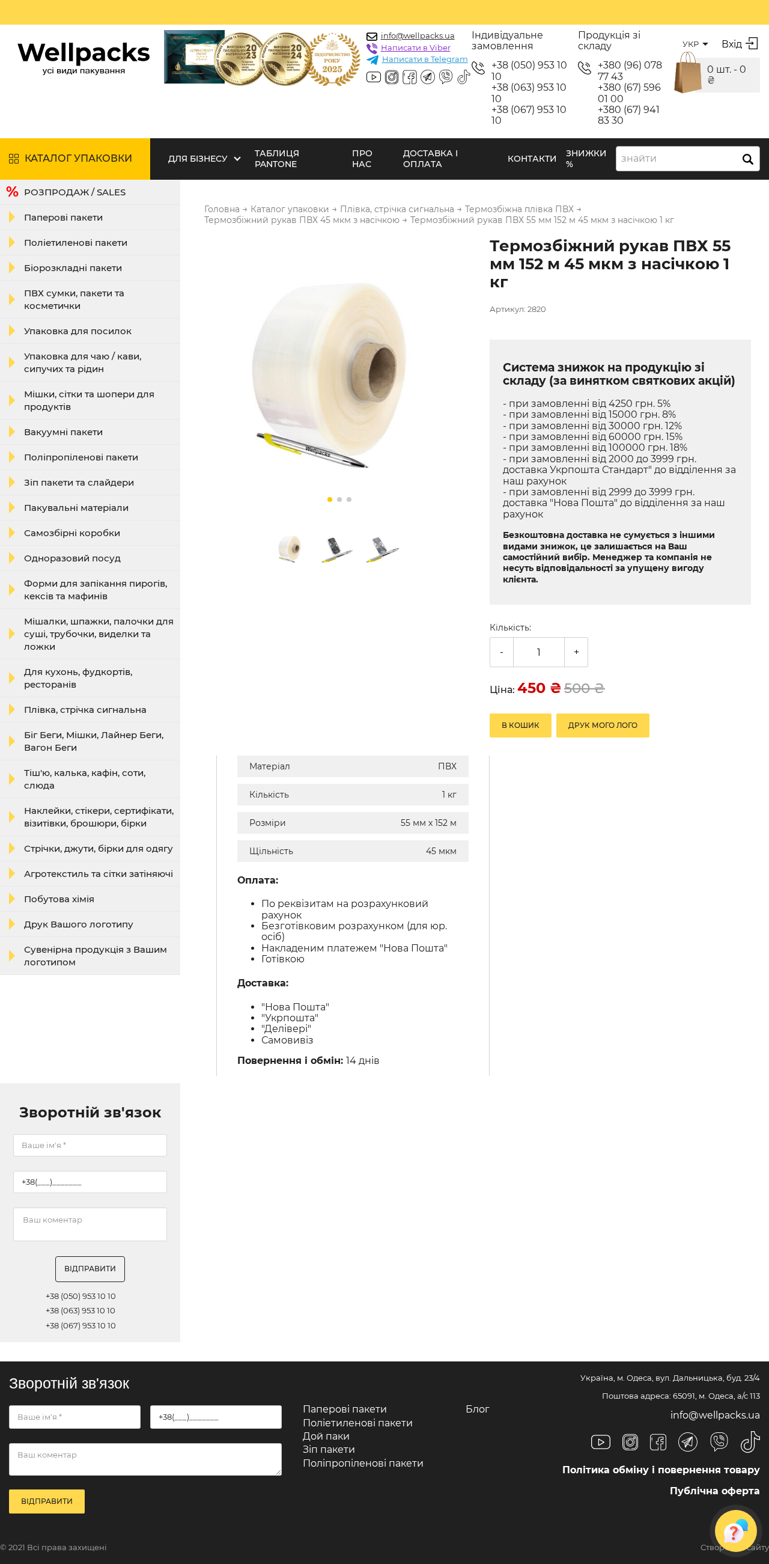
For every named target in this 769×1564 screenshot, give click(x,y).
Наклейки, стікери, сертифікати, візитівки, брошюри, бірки (99, 817)
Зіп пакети (329, 1449)
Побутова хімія (59, 899)
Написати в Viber (416, 47)
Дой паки (326, 1436)
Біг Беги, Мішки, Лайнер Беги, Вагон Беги (93, 741)
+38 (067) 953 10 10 (529, 115)
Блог (478, 1409)
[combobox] (688, 158)
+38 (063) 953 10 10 (529, 93)
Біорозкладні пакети (73, 267)
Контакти (532, 158)
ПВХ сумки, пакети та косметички (74, 299)
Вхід (732, 44)
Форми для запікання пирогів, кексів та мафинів (95, 590)
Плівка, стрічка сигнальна (85, 709)
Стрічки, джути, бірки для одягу (98, 848)
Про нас (362, 159)
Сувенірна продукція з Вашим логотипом (95, 956)
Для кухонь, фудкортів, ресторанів (78, 678)
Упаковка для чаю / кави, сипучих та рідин (82, 362)
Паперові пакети (63, 217)
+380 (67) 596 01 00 (629, 93)
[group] (339, 373)
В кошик (521, 725)
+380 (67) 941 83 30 (629, 115)
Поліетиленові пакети (75, 242)
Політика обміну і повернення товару (661, 1470)
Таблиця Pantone (277, 159)
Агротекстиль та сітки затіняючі (98, 873)
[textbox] (642, 158)
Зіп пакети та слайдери (79, 482)
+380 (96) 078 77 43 (630, 71)
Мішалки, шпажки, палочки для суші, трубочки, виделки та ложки (99, 634)
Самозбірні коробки (72, 533)
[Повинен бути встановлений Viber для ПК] (446, 78)
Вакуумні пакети (63, 432)
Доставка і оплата (430, 159)
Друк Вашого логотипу (78, 924)
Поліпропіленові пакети (81, 457)
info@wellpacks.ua (418, 35)
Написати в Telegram (425, 59)
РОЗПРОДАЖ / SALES (75, 192)
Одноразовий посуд (72, 558)
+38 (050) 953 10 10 (529, 71)
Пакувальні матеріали (76, 507)
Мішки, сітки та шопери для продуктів (89, 400)
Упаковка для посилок (78, 331)
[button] (329, 499)
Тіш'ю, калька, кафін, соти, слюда (84, 779)
